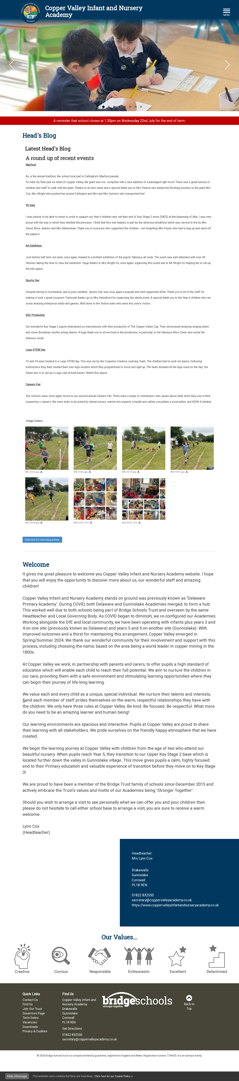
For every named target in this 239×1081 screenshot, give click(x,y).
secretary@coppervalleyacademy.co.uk (162, 900)
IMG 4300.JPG (129, 522)
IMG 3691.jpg (178, 471)
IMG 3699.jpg (32, 522)
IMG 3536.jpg (32, 471)
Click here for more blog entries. (42, 539)
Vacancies (30, 1022)
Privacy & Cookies (35, 1031)
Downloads (30, 1027)
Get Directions (72, 1028)
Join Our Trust (32, 1009)
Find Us (28, 1004)
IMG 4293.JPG (81, 522)
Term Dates (31, 1018)
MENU (226, 15)
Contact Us (30, 1000)
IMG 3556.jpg (81, 471)
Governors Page (34, 1013)
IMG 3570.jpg (129, 471)
